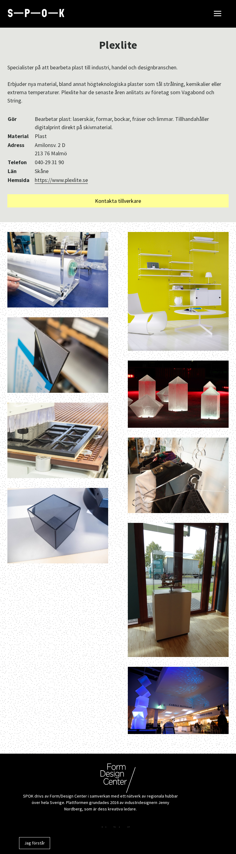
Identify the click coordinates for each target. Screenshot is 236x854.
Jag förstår (34, 843)
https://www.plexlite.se (61, 180)
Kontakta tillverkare (118, 200)
